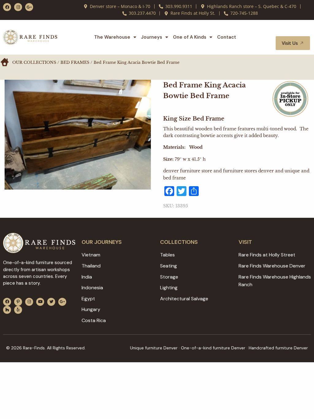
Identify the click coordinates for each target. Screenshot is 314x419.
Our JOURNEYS (102, 242)
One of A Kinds (189, 37)
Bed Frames (74, 62)
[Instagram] (18, 7)
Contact (226, 37)
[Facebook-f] (7, 7)
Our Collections (34, 62)
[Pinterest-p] (18, 302)
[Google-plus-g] (29, 7)
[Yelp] (18, 310)
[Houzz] (7, 310)
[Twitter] (51, 302)
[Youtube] (40, 302)
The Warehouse (112, 37)
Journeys (151, 37)
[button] (298, 30)
